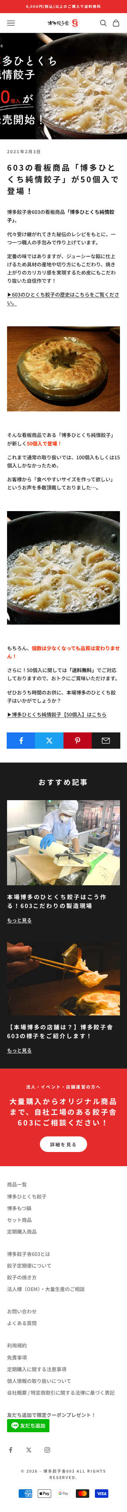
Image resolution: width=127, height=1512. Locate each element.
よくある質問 (22, 1323)
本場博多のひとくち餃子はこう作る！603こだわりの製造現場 (57, 901)
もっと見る (19, 920)
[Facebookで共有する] (21, 740)
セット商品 (19, 1219)
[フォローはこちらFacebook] (10, 1449)
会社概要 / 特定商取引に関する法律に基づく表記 (61, 1392)
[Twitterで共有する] (49, 740)
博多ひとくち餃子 (27, 1196)
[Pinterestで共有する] (78, 740)
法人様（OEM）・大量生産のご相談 (46, 1288)
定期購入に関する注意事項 (36, 1369)
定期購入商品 (22, 1231)
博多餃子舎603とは (28, 1253)
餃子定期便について (29, 1265)
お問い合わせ (22, 1311)
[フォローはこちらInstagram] (47, 1449)
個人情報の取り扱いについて (39, 1380)
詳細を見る (63, 1144)
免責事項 (17, 1357)
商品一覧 (17, 1184)
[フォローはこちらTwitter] (28, 1449)
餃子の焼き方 (22, 1277)
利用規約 (17, 1345)
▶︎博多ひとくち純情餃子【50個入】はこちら (57, 714)
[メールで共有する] (106, 740)
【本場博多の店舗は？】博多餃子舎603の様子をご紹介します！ (60, 1031)
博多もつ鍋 (19, 1208)
